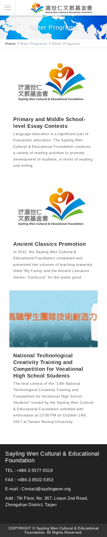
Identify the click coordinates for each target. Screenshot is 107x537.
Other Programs (66, 43)
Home (10, 43)
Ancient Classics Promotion (53, 207)
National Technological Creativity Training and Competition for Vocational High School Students (53, 318)
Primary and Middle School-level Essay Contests (53, 82)
